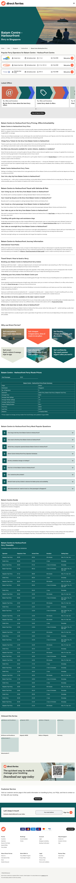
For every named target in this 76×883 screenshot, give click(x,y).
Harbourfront (24, 48)
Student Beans (53, 157)
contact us (43, 875)
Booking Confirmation (44, 843)
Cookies (41, 855)
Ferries (21, 841)
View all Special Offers (38, 113)
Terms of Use (42, 859)
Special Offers (4, 845)
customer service (6, 223)
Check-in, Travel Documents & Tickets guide (32, 251)
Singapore (15, 48)
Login (40, 839)
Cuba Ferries (61, 855)
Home (2, 48)
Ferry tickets (4, 847)
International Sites (5, 857)
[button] (38, 432)
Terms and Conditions (44, 862)
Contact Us (60, 839)
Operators (3, 841)
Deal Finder (51, 213)
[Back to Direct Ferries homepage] (12, 3)
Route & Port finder (57, 301)
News (2, 859)
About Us (3, 855)
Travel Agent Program (25, 857)
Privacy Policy (42, 857)
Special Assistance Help (49, 223)
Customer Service (62, 841)
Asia (8, 48)
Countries (3, 839)
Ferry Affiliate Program (25, 855)
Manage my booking (44, 841)
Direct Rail (60, 857)
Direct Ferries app (13, 284)
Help (59, 843)
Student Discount (5, 862)
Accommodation (24, 839)
